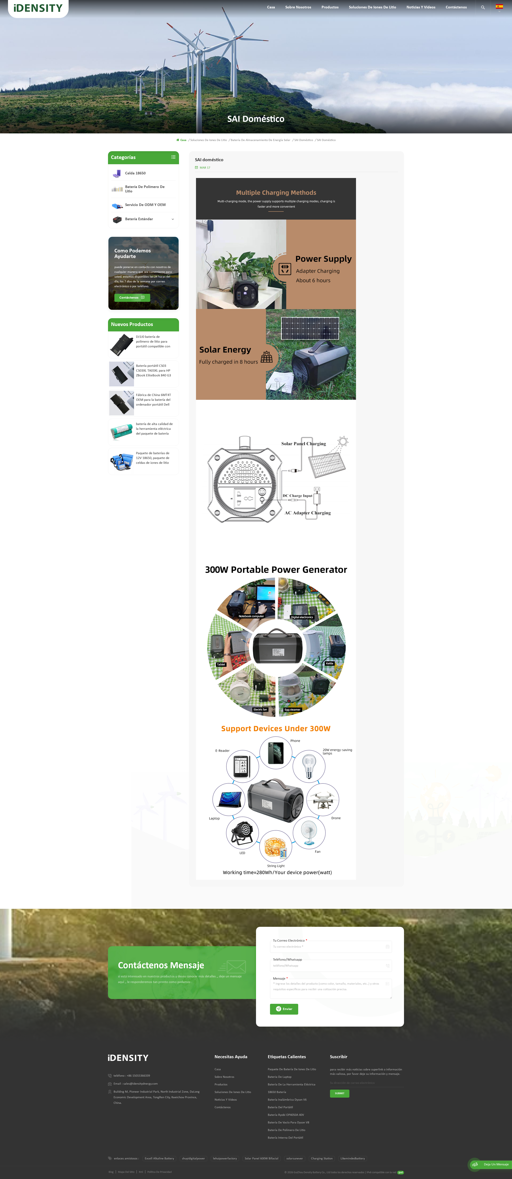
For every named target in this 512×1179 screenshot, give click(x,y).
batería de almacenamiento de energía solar (260, 140)
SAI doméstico (303, 140)
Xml (141, 1172)
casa (271, 7)
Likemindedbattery (353, 1158)
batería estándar (139, 219)
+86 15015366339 (138, 1075)
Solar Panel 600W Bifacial (261, 1158)
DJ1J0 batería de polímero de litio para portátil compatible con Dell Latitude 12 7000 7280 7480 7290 (153, 342)
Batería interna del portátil (285, 1137)
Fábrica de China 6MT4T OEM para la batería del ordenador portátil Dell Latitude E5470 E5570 (153, 400)
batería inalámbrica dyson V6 (287, 1099)
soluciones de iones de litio (372, 7)
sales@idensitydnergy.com (140, 1083)
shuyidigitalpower (193, 1158)
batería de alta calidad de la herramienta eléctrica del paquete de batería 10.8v (154, 429)
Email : (118, 1083)
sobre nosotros (298, 7)
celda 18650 (135, 173)
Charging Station (322, 1158)
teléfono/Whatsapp (287, 960)
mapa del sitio (126, 1172)
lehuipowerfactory (225, 1158)
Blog (111, 1172)
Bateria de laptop (279, 1077)
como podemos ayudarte (132, 253)
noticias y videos (421, 7)
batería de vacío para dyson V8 (288, 1122)
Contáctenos (456, 7)
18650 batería (277, 1092)
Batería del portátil (280, 1107)
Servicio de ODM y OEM (145, 205)
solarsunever (294, 1158)
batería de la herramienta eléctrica (291, 1084)
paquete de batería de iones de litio (292, 1069)
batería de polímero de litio (145, 189)
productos (330, 7)
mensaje (280, 979)
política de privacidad (159, 1172)
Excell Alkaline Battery (159, 1158)
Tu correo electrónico (290, 941)
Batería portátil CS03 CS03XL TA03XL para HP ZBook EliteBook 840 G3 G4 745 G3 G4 (153, 371)
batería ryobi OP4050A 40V (286, 1115)
